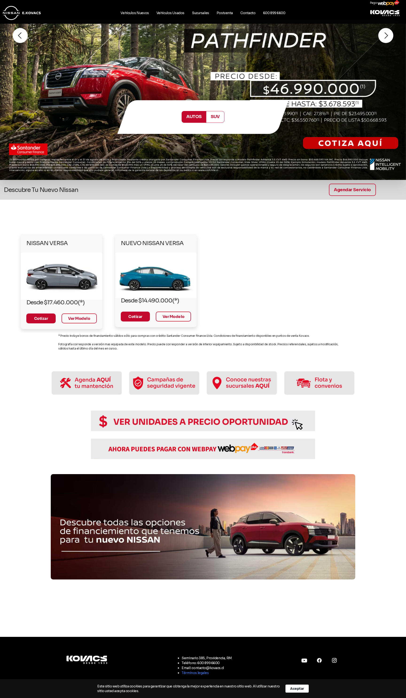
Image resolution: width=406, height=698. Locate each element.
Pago (374, 2)
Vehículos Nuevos (135, 13)
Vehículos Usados (170, 13)
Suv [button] (215, 116)
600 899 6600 (274, 13)
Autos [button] (194, 116)
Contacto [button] (248, 13)
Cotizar (41, 318)
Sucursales (200, 13)
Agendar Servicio (352, 189)
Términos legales (195, 673)
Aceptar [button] (297, 688)
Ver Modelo (79, 318)
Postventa (225, 13)
